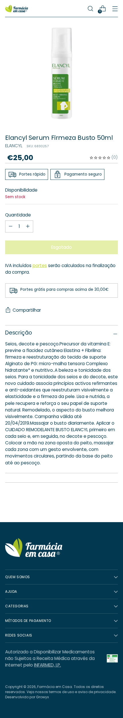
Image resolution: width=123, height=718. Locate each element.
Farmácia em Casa (54, 686)
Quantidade (18, 215)
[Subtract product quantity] (28, 226)
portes (40, 265)
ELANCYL (13, 146)
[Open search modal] (90, 9)
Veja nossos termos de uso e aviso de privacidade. (71, 691)
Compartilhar (27, 310)
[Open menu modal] (115, 9)
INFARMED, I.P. (47, 665)
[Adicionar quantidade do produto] (10, 226)
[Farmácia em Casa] (16, 9)
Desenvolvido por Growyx (27, 697)
